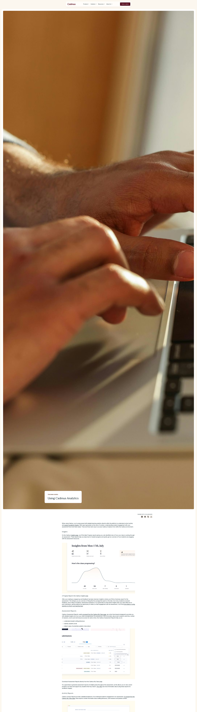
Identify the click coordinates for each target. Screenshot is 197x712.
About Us (108, 4)
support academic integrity (71, 525)
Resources (101, 4)
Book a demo (125, 4)
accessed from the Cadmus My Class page (94, 614)
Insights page (74, 535)
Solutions (93, 4)
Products (85, 4)
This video (99, 686)
